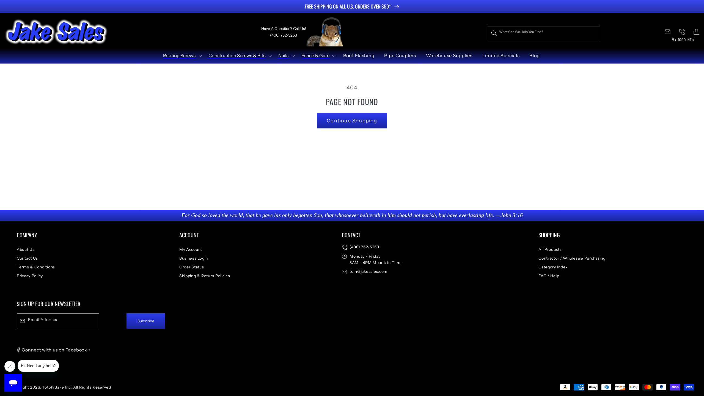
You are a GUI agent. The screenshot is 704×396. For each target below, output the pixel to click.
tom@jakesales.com (368, 271)
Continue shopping (352, 121)
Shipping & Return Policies (204, 275)
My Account (190, 249)
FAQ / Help (548, 275)
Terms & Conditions (36, 267)
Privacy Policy (30, 275)
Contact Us (27, 258)
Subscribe (146, 321)
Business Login (193, 258)
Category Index (553, 267)
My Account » (683, 39)
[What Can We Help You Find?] (494, 33)
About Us (26, 249)
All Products (550, 249)
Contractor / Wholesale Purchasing (572, 258)
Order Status (191, 267)
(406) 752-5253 (364, 246)
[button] (182, 56)
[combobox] (543, 33)
